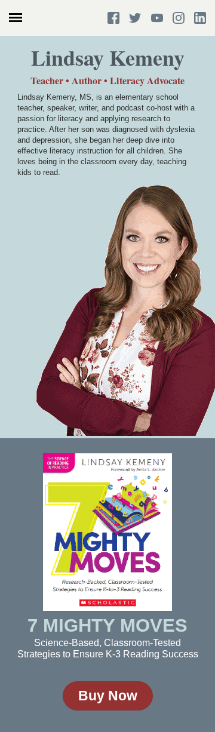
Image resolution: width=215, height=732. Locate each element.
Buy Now (107, 695)
